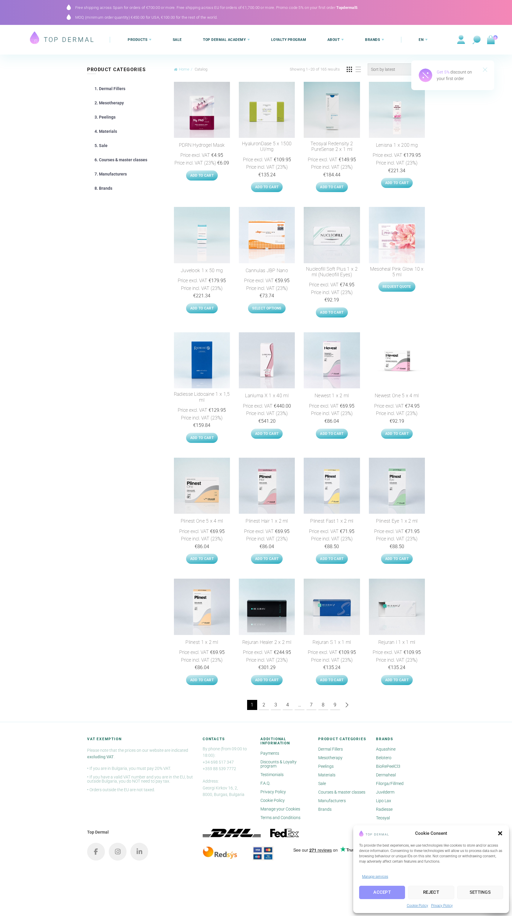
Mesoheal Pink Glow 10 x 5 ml (397, 271)
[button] (500, 833)
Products (137, 40)
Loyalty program (288, 40)
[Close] (485, 70)
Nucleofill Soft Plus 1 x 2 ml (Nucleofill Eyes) (332, 271)
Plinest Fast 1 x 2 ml (331, 521)
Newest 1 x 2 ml (332, 395)
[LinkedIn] (139, 852)
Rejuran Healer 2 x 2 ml (266, 642)
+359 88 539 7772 (219, 768)
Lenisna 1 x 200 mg (397, 145)
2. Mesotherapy (109, 102)
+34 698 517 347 (218, 762)
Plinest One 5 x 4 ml (202, 521)
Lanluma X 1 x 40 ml (267, 395)
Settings (480, 892)
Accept (382, 892)
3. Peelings (105, 117)
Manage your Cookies (280, 809)
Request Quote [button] (397, 287)
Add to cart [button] (202, 175)
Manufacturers (332, 800)
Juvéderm (385, 792)
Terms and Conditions (280, 817)
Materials (326, 775)
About (333, 40)
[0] (490, 40)
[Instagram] (118, 852)
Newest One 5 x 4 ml (397, 395)
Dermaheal (386, 775)
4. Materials (106, 131)
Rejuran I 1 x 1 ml (396, 642)
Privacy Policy (442, 906)
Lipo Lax (383, 800)
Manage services (375, 876)
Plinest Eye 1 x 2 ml (396, 521)
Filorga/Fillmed (390, 783)
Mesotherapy (330, 757)
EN (421, 40)
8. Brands (103, 188)
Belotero (383, 757)
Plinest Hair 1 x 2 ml (267, 521)
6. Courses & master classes (121, 159)
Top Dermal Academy (224, 40)
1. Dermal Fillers (110, 88)
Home (184, 69)
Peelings (326, 766)
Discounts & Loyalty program (278, 763)
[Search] (476, 40)
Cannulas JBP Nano (267, 270)
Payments (269, 753)
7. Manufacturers (111, 174)
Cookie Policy (417, 906)
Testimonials (272, 774)
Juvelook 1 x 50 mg (202, 270)
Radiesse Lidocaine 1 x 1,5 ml (202, 397)
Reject (431, 892)
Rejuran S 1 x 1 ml (332, 642)
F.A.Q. (265, 783)
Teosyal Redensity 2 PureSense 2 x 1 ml (332, 146)
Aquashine (386, 749)
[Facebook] (96, 852)
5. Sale (101, 145)
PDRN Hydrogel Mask (202, 145)
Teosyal (383, 818)
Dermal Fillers (330, 749)
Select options (266, 308)
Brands (372, 40)
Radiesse (384, 809)
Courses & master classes (341, 792)
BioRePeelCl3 (388, 766)
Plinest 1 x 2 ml (201, 642)
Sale (177, 40)
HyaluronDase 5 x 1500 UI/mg (267, 146)
